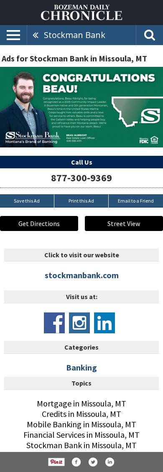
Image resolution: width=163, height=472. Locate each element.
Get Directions (39, 223)
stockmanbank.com (82, 275)
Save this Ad (27, 201)
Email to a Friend (136, 201)
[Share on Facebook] (76, 462)
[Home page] (81, 11)
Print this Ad (81, 201)
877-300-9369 (81, 177)
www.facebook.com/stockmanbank (54, 322)
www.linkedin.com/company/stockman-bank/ (104, 322)
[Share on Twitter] (92, 462)
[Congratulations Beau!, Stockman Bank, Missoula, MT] (81, 107)
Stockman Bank (74, 35)
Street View (123, 223)
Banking (81, 367)
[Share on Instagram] (109, 462)
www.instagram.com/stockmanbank (79, 322)
